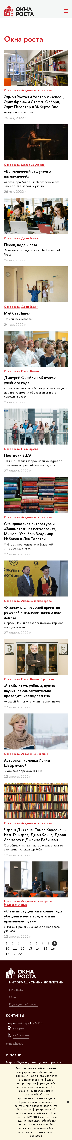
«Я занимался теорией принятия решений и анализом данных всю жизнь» (32, 612)
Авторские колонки (34, 754)
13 (30, 948)
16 (53, 948)
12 (22, 948)
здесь (41, 1091)
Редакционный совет (23, 1004)
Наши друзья (29, 449)
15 (45, 948)
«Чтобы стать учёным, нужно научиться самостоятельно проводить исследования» (29, 690)
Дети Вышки (29, 238)
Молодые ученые (33, 165)
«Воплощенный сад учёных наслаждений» (27, 174)
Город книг (48, 679)
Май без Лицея (17, 313)
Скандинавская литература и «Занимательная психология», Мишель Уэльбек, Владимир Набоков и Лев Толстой (30, 531)
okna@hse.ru (14, 1043)
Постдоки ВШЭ (17, 455)
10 (7, 948)
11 (15, 948)
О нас (13, 997)
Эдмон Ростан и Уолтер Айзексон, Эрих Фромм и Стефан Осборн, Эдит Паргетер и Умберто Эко (34, 101)
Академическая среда (36, 601)
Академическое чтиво (36, 90)
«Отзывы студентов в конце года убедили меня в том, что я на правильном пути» (33, 916)
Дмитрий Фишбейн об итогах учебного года (30, 380)
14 (38, 948)
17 (7, 954)
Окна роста (12, 90)
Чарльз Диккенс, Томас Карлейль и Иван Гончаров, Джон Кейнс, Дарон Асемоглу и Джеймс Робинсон (35, 834)
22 (20, 954)
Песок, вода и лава (20, 244)
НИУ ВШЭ (16, 990)
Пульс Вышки (30, 371)
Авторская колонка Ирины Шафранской (27, 763)
